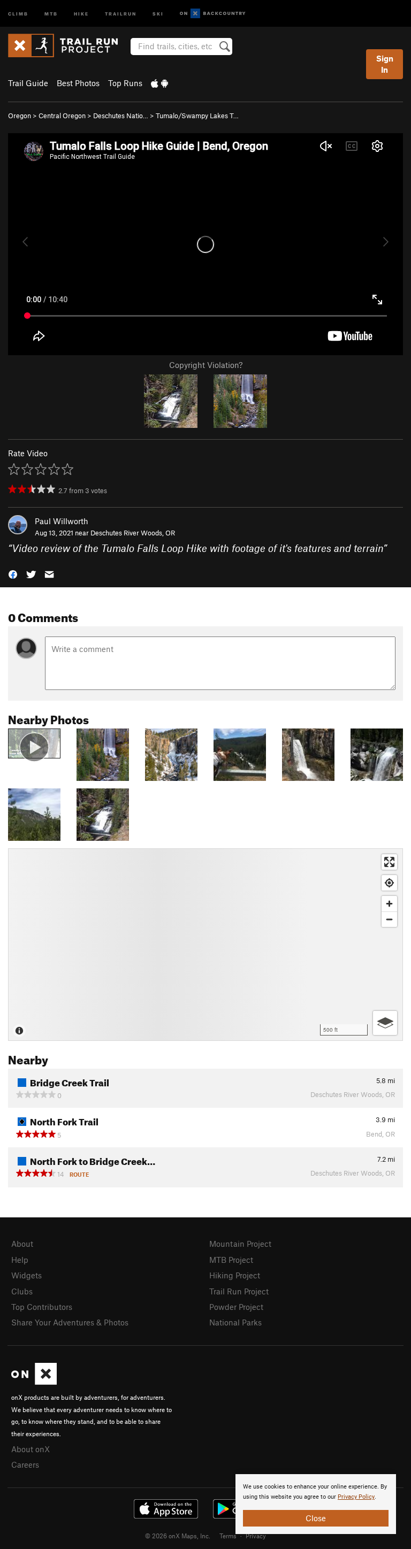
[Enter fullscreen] (389, 862)
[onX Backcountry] (213, 14)
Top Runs (125, 83)
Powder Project (236, 1307)
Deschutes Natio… (120, 115)
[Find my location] (389, 883)
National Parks (235, 1322)
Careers (25, 1464)
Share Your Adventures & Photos (69, 1322)
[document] (316, 1504)
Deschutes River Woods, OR (132, 532)
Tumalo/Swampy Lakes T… (197, 115)
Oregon (19, 115)
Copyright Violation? (205, 365)
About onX (30, 1449)
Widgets (26, 1275)
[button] (13, 574)
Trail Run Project (239, 1291)
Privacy (256, 1535)
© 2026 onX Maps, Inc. (177, 1535)
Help (19, 1259)
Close (316, 1518)
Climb (18, 13)
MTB (51, 13)
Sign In (384, 63)
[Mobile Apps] (159, 83)
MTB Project (231, 1259)
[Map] (205, 944)
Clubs (22, 1291)
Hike (81, 13)
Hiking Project (234, 1275)
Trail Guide (28, 83)
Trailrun (120, 13)
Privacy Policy (356, 1496)
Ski (158, 13)
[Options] (385, 1023)
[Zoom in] (389, 903)
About (22, 1243)
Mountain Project (240, 1243)
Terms (228, 1535)
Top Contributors (41, 1307)
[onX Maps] (34, 1381)
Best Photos (78, 83)
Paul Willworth (61, 521)
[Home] (68, 45)
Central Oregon (62, 115)
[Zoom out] (389, 919)
